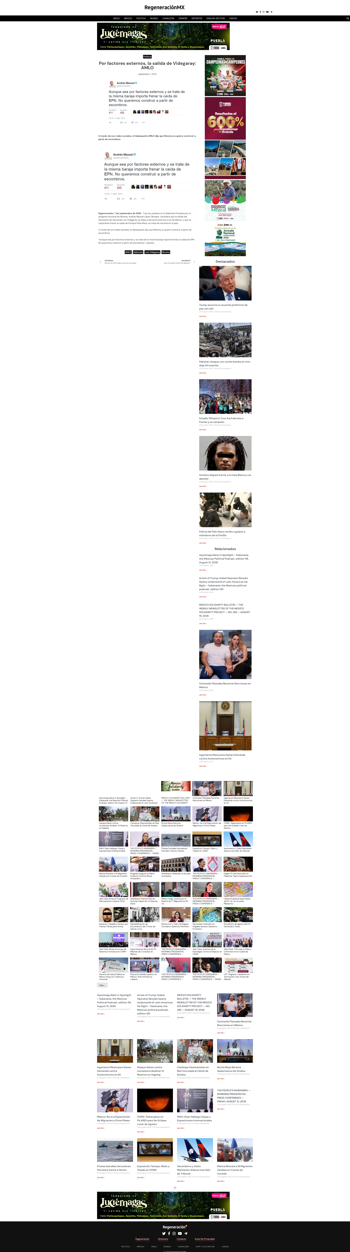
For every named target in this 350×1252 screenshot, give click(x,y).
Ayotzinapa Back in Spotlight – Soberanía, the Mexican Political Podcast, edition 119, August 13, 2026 (224, 558)
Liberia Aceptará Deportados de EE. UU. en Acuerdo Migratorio (237, 901)
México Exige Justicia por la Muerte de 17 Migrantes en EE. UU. (174, 901)
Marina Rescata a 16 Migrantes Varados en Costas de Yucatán (113, 874)
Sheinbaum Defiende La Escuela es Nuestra (175, 874)
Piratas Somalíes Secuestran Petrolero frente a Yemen (174, 849)
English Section (216, 18)
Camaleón (168, 18)
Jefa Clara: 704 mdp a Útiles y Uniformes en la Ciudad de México (237, 951)
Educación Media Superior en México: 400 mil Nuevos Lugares (143, 976)
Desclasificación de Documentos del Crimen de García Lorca (142, 926)
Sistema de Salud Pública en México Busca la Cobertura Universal (112, 976)
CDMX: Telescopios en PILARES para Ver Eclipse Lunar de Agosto (238, 825)
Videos (233, 18)
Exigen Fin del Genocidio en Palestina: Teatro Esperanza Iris (238, 874)
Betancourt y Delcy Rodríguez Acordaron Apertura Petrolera (175, 925)
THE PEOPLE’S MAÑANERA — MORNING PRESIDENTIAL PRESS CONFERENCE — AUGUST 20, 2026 (206, 875)
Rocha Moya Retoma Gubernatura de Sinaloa (172, 824)
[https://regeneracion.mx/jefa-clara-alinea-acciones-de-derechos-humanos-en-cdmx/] (112, 942)
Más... (102, 985)
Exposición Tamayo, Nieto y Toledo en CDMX (205, 849)
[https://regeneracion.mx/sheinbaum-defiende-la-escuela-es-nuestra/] (175, 867)
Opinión (183, 18)
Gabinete (138, 252)
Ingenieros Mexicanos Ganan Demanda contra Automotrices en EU (238, 800)
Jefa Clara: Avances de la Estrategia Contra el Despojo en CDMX (207, 951)
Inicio (116, 18)
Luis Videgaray (152, 252)
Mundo (154, 18)
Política (141, 18)
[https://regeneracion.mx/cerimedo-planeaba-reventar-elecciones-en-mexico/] (206, 791)
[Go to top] (344, 1246)
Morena (166, 252)
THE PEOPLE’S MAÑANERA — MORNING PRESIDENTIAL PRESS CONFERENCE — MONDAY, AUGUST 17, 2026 (174, 976)
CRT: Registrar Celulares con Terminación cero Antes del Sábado (237, 976)
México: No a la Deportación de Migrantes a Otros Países (207, 824)
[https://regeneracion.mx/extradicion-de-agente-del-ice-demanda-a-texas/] (237, 917)
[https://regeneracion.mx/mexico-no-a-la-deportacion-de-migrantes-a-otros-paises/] (206, 816)
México (128, 18)
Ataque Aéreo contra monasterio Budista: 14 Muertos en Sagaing (113, 825)
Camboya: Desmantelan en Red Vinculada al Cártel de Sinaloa (144, 824)
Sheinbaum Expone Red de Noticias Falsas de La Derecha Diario (144, 901)
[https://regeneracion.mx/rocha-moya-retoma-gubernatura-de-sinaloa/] (175, 816)
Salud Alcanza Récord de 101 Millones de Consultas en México (143, 951)
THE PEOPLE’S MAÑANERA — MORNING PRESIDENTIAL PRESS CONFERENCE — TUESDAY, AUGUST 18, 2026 (174, 951)
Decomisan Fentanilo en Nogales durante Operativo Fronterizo (205, 926)
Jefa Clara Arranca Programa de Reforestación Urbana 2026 (113, 900)
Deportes (197, 18)
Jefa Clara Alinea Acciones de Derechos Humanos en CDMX (112, 950)
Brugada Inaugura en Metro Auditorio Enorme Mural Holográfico (142, 875)
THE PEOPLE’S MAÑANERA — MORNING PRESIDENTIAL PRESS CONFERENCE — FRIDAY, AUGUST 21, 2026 (144, 850)
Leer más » (203, 316)
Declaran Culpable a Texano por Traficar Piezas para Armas (113, 925)
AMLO (128, 252)
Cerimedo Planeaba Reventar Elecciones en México (206, 799)
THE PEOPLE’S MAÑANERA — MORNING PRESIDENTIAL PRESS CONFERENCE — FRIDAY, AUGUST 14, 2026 (207, 976)
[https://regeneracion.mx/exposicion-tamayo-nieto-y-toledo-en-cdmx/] (206, 841)
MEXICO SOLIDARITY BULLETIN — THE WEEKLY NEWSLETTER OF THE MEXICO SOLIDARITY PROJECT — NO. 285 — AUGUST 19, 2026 (175, 800)
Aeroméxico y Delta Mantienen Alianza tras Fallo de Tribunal (238, 849)
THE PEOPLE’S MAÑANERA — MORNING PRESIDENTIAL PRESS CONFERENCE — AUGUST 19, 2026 (206, 901)
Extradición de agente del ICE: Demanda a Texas (237, 925)
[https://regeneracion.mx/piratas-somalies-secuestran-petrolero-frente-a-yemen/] (175, 841)
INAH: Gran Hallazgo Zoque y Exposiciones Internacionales (112, 849)
